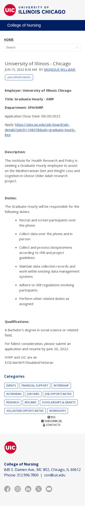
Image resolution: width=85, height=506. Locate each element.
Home (9, 39)
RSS (53, 417)
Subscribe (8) (53, 421)
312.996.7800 (28, 475)
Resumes (30, 402)
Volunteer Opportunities (25, 411)
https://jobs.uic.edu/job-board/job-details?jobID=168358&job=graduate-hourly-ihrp (40, 129)
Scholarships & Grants (59, 402)
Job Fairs (33, 394)
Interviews (14, 394)
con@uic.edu (54, 475)
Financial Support (35, 385)
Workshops (57, 411)
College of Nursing (24, 25)
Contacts (53, 425)
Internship (61, 385)
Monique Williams (59, 69)
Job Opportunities (19, 77)
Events (11, 385)
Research (12, 402)
